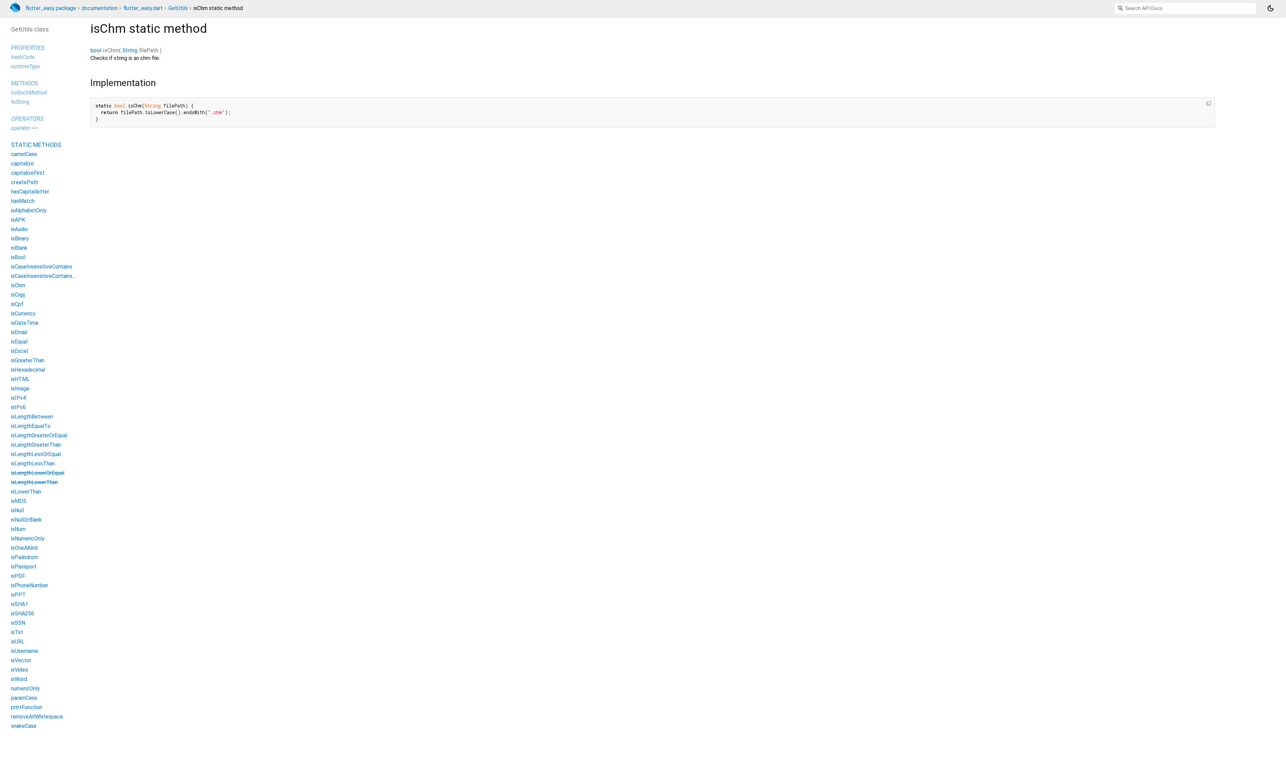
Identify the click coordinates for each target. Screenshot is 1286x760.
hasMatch (22, 201)
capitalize (22, 163)
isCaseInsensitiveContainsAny (46, 276)
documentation (100, 8)
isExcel (19, 351)
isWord (19, 679)
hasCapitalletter (30, 191)
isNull (17, 510)
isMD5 (18, 501)
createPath (24, 182)
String (130, 50)
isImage (20, 388)
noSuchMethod (29, 92)
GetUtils (178, 8)
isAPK (18, 220)
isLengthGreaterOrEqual (39, 435)
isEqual (19, 341)
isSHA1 (19, 604)
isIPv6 (18, 407)
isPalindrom (24, 557)
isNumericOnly (28, 538)
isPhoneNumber (29, 585)
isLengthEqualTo (31, 426)
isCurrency (23, 313)
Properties (28, 47)
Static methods (36, 144)
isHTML (20, 379)
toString (20, 102)
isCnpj (18, 295)
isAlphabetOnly (29, 210)
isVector (21, 660)
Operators (27, 118)
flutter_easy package (50, 8)
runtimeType (25, 66)
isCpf (17, 304)
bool (95, 50)
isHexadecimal (28, 370)
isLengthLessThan (33, 463)
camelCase (24, 154)
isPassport (24, 566)
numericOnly (25, 688)
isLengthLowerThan (34, 482)
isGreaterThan (27, 360)
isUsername (24, 651)
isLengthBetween (32, 416)
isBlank (19, 248)
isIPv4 (18, 398)
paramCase (24, 698)
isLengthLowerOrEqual (37, 473)
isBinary (20, 238)
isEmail (19, 332)
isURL (17, 641)
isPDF (18, 576)
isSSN (18, 623)
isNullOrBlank (26, 520)
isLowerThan (26, 491)
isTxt (17, 632)
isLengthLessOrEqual (36, 454)
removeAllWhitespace (37, 716)
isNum (18, 529)
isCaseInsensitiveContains (41, 266)
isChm (18, 285)
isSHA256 (22, 613)
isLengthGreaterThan (36, 445)
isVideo (19, 670)
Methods (24, 83)
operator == (24, 128)
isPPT (18, 595)
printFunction (26, 707)
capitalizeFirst (28, 173)
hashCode (22, 57)
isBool (18, 257)
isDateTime (25, 323)
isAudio (19, 229)
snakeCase (24, 726)
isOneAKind (24, 548)
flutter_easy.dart (143, 8)
